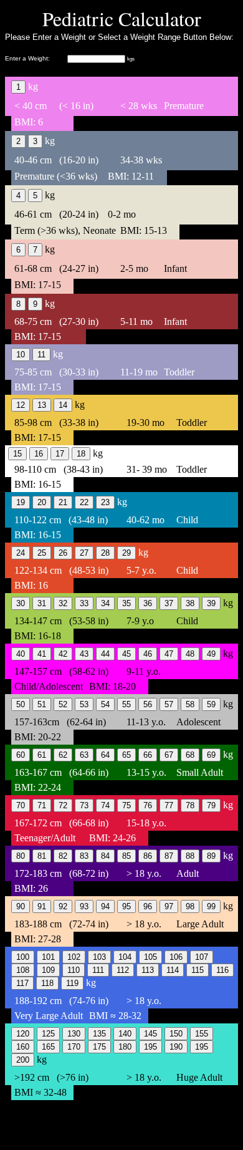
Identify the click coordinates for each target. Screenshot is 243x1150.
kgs (131, 59)
